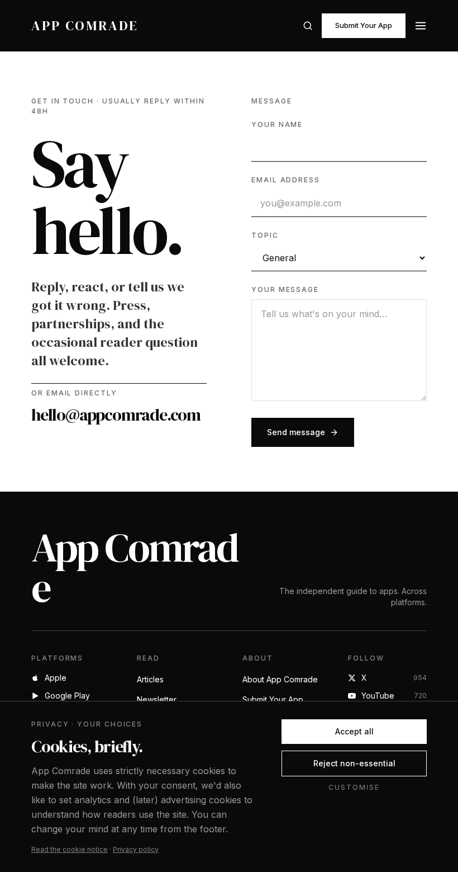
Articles (150, 679)
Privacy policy (136, 849)
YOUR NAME (277, 124)
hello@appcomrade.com (116, 414)
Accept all (354, 731)
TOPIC (265, 235)
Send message (296, 432)
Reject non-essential (354, 763)
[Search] (308, 26)
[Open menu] (420, 26)
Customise (353, 787)
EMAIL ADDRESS (285, 180)
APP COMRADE (85, 26)
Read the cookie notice (69, 849)
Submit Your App (363, 25)
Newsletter (156, 699)
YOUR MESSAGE (285, 289)
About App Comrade (280, 679)
